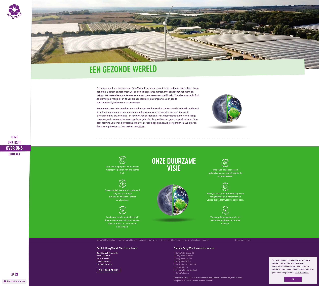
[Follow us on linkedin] (16, 274)
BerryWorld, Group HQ (185, 253)
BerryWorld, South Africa (186, 264)
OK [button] (293, 279)
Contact (14, 154)
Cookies (205, 240)
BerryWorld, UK (182, 267)
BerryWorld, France (184, 259)
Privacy (186, 240)
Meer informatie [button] (302, 273)
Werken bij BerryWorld (148, 240)
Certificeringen (174, 240)
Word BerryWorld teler (127, 240)
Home (14, 137)
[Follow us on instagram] (12, 274)
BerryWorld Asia (182, 273)
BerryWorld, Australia (184, 256)
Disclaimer (195, 240)
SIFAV (141, 126)
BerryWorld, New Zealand (186, 270)
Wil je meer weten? (108, 270)
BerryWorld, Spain (183, 262)
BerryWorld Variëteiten (106, 240)
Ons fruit (14, 142)
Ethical (162, 240)
